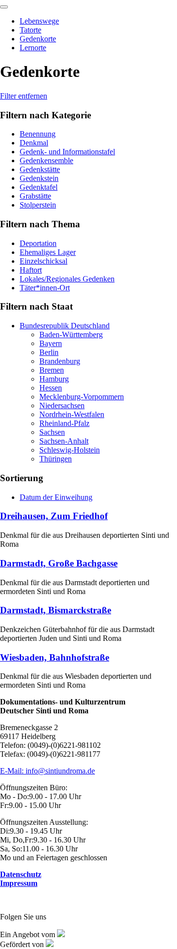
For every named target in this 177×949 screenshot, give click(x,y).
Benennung (38, 134)
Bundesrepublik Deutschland (65, 325)
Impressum (18, 883)
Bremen (51, 370)
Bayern (50, 343)
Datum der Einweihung (56, 497)
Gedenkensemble (46, 160)
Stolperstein (38, 205)
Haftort (31, 270)
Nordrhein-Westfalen (71, 414)
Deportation (38, 243)
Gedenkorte (38, 39)
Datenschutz (20, 874)
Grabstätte (35, 196)
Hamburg (54, 379)
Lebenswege (39, 21)
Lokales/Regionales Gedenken (67, 279)
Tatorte (30, 30)
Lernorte (33, 47)
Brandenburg (59, 361)
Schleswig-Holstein (69, 450)
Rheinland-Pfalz (64, 423)
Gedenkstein (39, 178)
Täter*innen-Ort (45, 287)
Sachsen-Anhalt (63, 441)
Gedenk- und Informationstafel (67, 151)
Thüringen (55, 459)
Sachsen (52, 432)
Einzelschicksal (43, 261)
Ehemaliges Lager (48, 252)
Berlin (49, 352)
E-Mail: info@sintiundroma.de (47, 771)
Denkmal (34, 143)
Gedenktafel (39, 187)
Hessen (50, 388)
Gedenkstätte (40, 169)
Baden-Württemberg (71, 334)
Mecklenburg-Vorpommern (81, 396)
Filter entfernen (23, 96)
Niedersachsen (62, 405)
